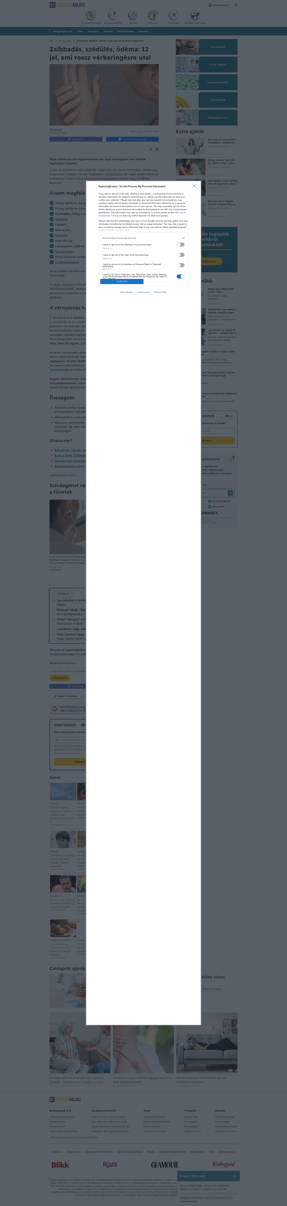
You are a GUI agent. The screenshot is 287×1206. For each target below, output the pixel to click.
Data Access (143, 292)
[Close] (195, 187)
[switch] (180, 245)
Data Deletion (126, 292)
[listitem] (143, 238)
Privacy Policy (160, 292)
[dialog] (143, 603)
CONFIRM (122, 281)
